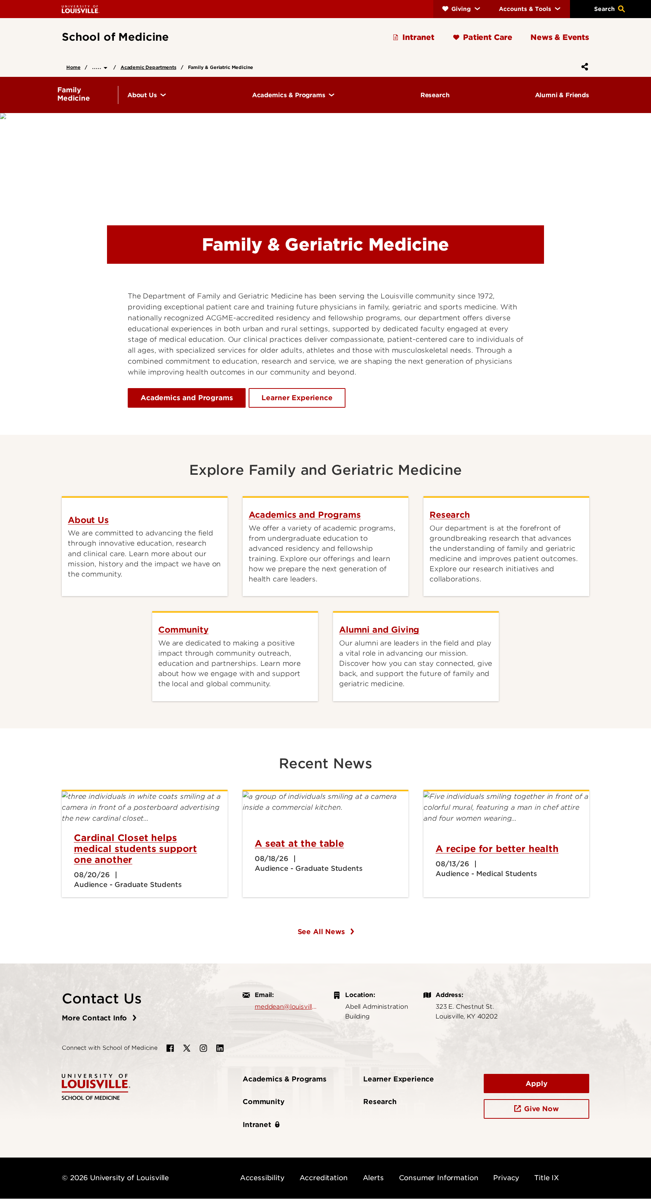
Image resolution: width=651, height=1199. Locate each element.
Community (263, 1102)
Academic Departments (148, 67)
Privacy (506, 1178)
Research (380, 1102)
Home (73, 67)
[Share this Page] (583, 66)
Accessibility (262, 1178)
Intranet (257, 1125)
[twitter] (187, 1048)
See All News (322, 932)
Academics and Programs (187, 398)
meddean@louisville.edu (286, 1006)
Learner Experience (296, 398)
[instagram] (203, 1048)
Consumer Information (438, 1178)
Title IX (546, 1178)
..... (98, 66)
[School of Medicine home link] (96, 1086)
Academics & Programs (285, 1079)
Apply (536, 1083)
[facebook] (170, 1048)
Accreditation (324, 1178)
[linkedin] (220, 1048)
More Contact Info (95, 1018)
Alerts (373, 1178)
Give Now (541, 1109)
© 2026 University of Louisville (115, 1178)
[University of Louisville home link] (80, 9)
